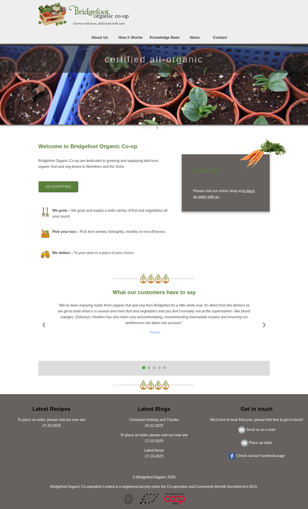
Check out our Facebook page (260, 456)
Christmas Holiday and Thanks (154, 420)
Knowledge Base (164, 37)
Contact (220, 37)
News (195, 37)
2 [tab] (150, 128)
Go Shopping (58, 187)
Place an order (260, 443)
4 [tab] (164, 128)
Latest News (154, 450)
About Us (99, 37)
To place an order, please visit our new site (51, 420)
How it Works (130, 37)
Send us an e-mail (260, 430)
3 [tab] (157, 128)
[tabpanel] (154, 85)
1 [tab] (144, 128)
